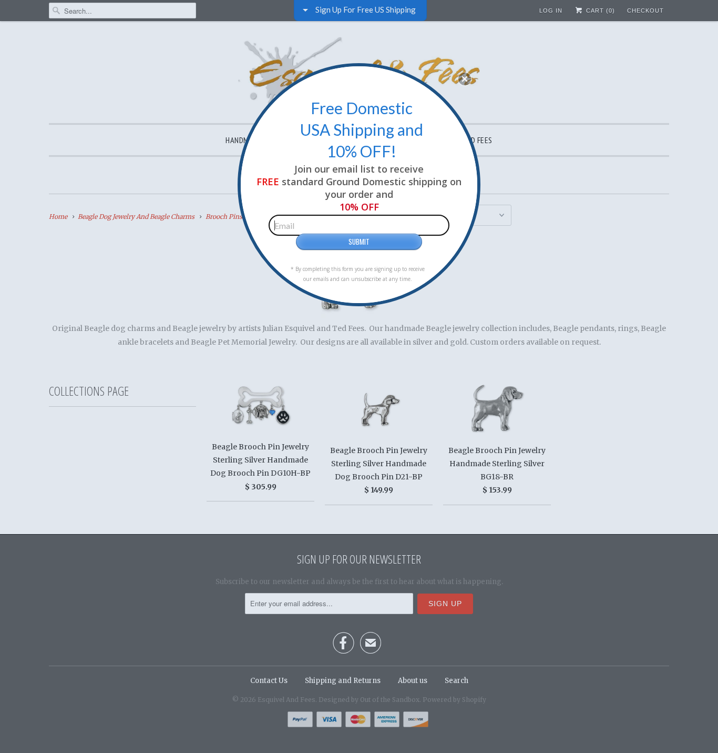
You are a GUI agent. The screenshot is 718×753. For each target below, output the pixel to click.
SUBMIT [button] (359, 241)
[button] (464, 79)
